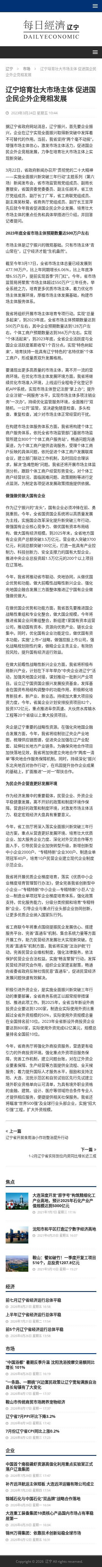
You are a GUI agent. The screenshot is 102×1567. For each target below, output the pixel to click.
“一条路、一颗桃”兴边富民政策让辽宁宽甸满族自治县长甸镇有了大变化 (51, 1384)
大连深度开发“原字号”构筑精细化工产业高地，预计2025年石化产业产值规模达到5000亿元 (64, 1200)
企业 (10, 1450)
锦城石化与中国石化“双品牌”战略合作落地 (43, 1498)
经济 (10, 1286)
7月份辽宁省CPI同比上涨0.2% (33, 1431)
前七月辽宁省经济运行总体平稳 (33, 1300)
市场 (10, 1349)
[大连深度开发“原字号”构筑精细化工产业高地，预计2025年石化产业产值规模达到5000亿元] (17, 1201)
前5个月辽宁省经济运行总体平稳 (34, 1329)
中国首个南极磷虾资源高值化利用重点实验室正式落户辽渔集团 (49, 1466)
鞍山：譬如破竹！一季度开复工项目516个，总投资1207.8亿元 (64, 1260)
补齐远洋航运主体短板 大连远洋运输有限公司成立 (50, 1483)
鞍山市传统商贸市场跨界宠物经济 (35, 1402)
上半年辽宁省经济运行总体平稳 (33, 1314)
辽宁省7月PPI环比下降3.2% (31, 1416)
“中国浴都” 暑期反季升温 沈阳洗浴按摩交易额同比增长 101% (50, 1364)
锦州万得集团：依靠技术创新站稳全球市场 (43, 1533)
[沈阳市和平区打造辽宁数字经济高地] (17, 1234)
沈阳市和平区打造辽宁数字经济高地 (64, 1229)
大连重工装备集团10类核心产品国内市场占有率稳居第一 (50, 1515)
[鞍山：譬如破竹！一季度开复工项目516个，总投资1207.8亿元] (17, 1263)
